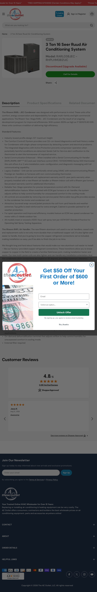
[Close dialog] (92, 265)
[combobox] (63, 305)
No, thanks (64, 325)
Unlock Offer (64, 312)
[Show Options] (87, 305)
